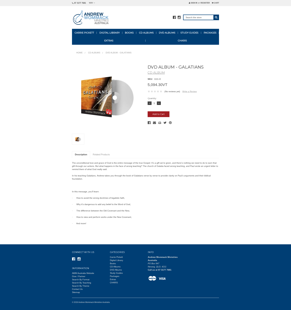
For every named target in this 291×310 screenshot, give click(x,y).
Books (129, 32)
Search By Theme (80, 286)
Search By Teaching (81, 282)
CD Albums (146, 32)
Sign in (193, 3)
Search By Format (80, 279)
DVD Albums (167, 32)
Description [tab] (81, 154)
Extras (108, 40)
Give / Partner (78, 276)
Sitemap (76, 292)
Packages (210, 32)
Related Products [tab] (101, 154)
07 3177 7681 (80, 3)
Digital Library (109, 32)
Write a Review (189, 91)
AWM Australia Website (83, 273)
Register (205, 3)
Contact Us (77, 289)
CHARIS (182, 40)
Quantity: (152, 98)
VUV (91, 3)
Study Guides (189, 32)
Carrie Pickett (84, 32)
